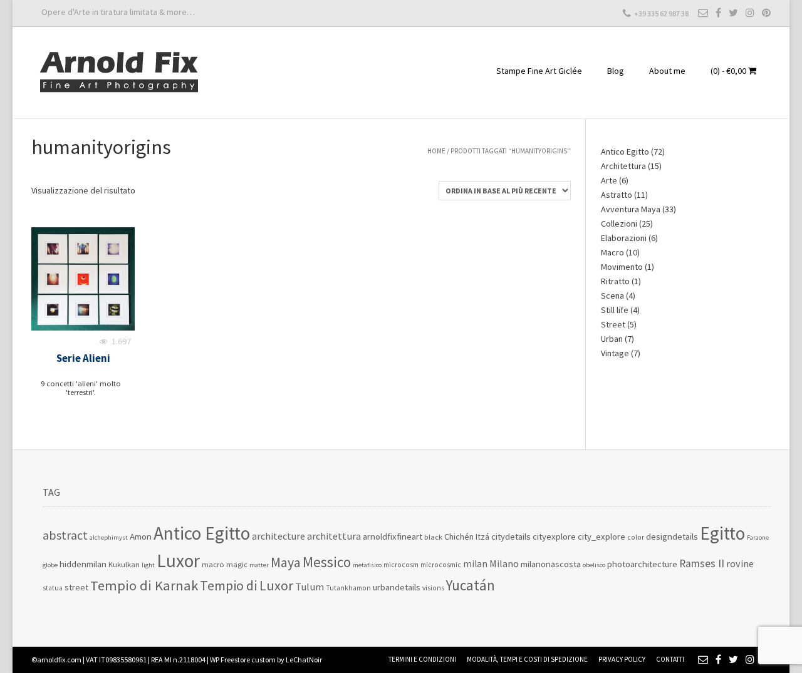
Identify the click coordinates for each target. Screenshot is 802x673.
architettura (334, 536)
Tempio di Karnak (144, 585)
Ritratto (615, 281)
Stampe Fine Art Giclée (539, 70)
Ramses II (701, 563)
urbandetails (396, 587)
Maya (286, 562)
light (148, 565)
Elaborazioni (624, 238)
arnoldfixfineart (392, 536)
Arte (609, 180)
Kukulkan (124, 564)
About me (667, 70)
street (76, 587)
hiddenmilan (83, 564)
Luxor (178, 560)
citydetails (511, 536)
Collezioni (619, 223)
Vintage (615, 353)
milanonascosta (551, 564)
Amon (141, 536)
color (635, 537)
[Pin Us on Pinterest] (766, 12)
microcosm (401, 564)
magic (236, 564)
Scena (612, 295)
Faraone (758, 537)
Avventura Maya (630, 209)
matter (259, 565)
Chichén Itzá (466, 536)
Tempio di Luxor (246, 585)
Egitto (722, 533)
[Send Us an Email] (703, 12)
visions (433, 587)
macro (213, 564)
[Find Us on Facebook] (718, 12)
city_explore (601, 536)
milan (475, 564)
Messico (327, 562)
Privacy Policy (621, 659)
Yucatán (470, 585)
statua (53, 587)
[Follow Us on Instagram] (750, 12)
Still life (614, 310)
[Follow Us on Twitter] (733, 12)
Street (613, 324)
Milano (504, 563)
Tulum (309, 586)
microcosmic (440, 564)
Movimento (622, 266)
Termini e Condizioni (422, 659)
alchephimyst (109, 537)
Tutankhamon (348, 587)
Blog (615, 70)
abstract (65, 535)
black (433, 537)
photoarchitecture (642, 564)
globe (50, 565)
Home (436, 150)
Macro (612, 252)
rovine (740, 563)
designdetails (672, 536)
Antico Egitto (625, 151)
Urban (612, 338)
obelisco (594, 565)
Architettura (623, 166)
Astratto (616, 194)
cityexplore (554, 536)
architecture (278, 536)
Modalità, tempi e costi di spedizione (527, 659)
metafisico (367, 565)
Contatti (670, 659)
